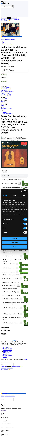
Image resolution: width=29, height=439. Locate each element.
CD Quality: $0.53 (26, 300)
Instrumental (4, 98)
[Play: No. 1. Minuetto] (17, 268)
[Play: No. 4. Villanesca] (17, 264)
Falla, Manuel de (5, 90)
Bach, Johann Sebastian (7, 91)
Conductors (17, 19)
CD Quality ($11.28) (9, 71)
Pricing (5, 357)
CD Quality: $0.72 (24, 287)
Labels (9, 18)
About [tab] (23, 195)
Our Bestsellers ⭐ (5, 20)
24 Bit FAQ (6, 352)
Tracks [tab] (5, 170)
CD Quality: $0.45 (26, 315)
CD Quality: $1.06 (24, 265)
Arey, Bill (3, 101)
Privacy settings (7, 355)
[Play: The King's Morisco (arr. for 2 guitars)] (19, 183)
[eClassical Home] (14, 3)
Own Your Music (7, 348)
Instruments (12, 39)
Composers (4, 18)
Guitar (2, 105)
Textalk (25, 359)
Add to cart (3, 74)
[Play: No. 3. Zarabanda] (17, 272)
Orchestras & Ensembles (7, 19)
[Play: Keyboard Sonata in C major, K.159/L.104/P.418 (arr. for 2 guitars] (21, 256)
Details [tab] (14, 195)
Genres (2, 39)
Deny (14, 246)
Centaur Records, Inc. (8, 44)
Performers (14, 18)
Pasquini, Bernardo (5, 87)
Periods (7, 39)
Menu (4, 2)
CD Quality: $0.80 (24, 293)
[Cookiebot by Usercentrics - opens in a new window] (21, 191)
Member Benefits (7, 351)
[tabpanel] (14, 250)
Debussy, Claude (5, 93)
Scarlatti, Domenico (6, 94)
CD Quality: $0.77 (24, 273)
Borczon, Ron (4, 103)
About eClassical (7, 350)
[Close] (1, 362)
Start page (6, 347)
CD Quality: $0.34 (26, 308)
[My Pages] (2, 15)
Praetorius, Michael (6, 96)
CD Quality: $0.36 (25, 184)
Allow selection (14, 242)
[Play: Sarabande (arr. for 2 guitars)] (18, 285)
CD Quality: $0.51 (24, 269)
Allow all (14, 238)
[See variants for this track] (23, 182)
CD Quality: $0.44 (26, 257)
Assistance (6, 354)
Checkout (3, 410)
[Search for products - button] (12, 6)
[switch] (25, 224)
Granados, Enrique (5, 89)
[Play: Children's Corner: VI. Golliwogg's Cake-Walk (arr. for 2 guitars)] (21, 299)
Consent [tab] (5, 195)
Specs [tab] (5, 171)
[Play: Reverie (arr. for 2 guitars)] (18, 292)
